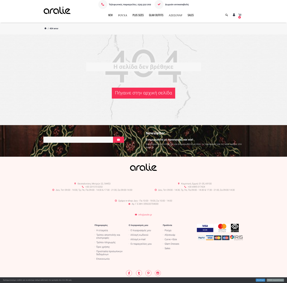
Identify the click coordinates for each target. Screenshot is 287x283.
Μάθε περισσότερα (275, 280)
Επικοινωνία (103, 258)
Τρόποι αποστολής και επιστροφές (108, 236)
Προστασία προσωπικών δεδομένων (109, 253)
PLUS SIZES (138, 15)
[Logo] (57, 10)
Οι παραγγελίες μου (141, 243)
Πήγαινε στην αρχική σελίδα (143, 93)
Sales (167, 248)
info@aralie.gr (145, 214)
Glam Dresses (172, 243)
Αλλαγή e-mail (137, 239)
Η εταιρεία (102, 230)
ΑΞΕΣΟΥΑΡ (175, 15)
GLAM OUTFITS (156, 15)
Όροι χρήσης (103, 246)
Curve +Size (171, 239)
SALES (191, 15)
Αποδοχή (260, 280)
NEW (110, 15)
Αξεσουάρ (170, 234)
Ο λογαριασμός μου (140, 230)
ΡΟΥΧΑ (122, 15)
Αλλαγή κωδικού (139, 234)
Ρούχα (168, 230)
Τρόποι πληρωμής (106, 242)
